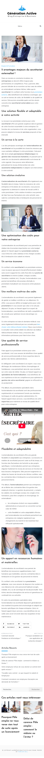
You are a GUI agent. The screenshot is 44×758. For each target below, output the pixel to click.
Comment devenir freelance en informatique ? (11, 637)
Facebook (10, 624)
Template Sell (23, 751)
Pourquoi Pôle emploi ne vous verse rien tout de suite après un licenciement (10, 724)
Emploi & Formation (8, 66)
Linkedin (26, 627)
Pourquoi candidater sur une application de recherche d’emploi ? (34, 638)
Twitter (26, 624)
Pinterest (11, 627)
